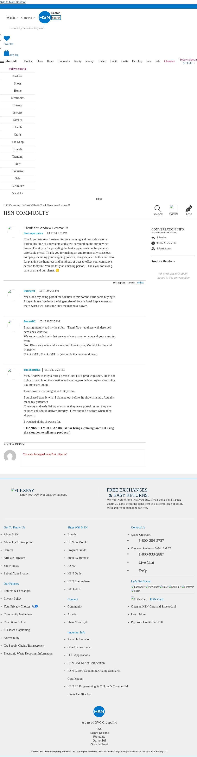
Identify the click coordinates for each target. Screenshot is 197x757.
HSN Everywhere (78, 581)
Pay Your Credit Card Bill (147, 622)
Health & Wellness (30, 205)
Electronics (64, 61)
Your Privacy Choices (17, 606)
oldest (140, 282)
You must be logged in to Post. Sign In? (45, 454)
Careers (8, 550)
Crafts (124, 61)
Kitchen (102, 61)
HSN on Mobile (77, 542)
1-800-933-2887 (151, 554)
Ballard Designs (99, 733)
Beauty (77, 61)
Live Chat (146, 562)
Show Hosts (11, 566)
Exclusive (18, 171)
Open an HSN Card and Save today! (153, 606)
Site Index (73, 589)
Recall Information (78, 639)
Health (113, 61)
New (148, 61)
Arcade (71, 614)
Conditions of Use (15, 622)
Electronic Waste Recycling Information (28, 653)
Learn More (138, 614)
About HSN (11, 534)
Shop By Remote (78, 558)
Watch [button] (11, 17)
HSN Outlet (74, 573)
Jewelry (89, 61)
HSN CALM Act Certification (86, 663)
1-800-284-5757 (151, 540)
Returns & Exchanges (17, 591)
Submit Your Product (16, 573)
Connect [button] (27, 17)
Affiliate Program (14, 558)
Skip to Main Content (13, 2)
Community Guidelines (18, 614)
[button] (99, 56)
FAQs (143, 570)
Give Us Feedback (78, 647)
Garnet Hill (99, 740)
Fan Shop (137, 61)
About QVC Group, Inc (18, 542)
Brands (17, 149)
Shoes (40, 61)
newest (131, 282)
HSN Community (12, 205)
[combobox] (42, 28)
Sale (158, 61)
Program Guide (76, 550)
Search (55, 13)
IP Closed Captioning (17, 630)
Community (74, 606)
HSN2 (71, 566)
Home (50, 61)
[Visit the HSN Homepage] (45, 23)
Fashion (28, 61)
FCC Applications (78, 655)
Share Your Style (77, 622)
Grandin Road (99, 744)
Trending (17, 156)
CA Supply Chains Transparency (24, 645)
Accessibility (11, 638)
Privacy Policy (13, 598)
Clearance (169, 61)
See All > (17, 193)
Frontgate (99, 736)
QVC (99, 729)
